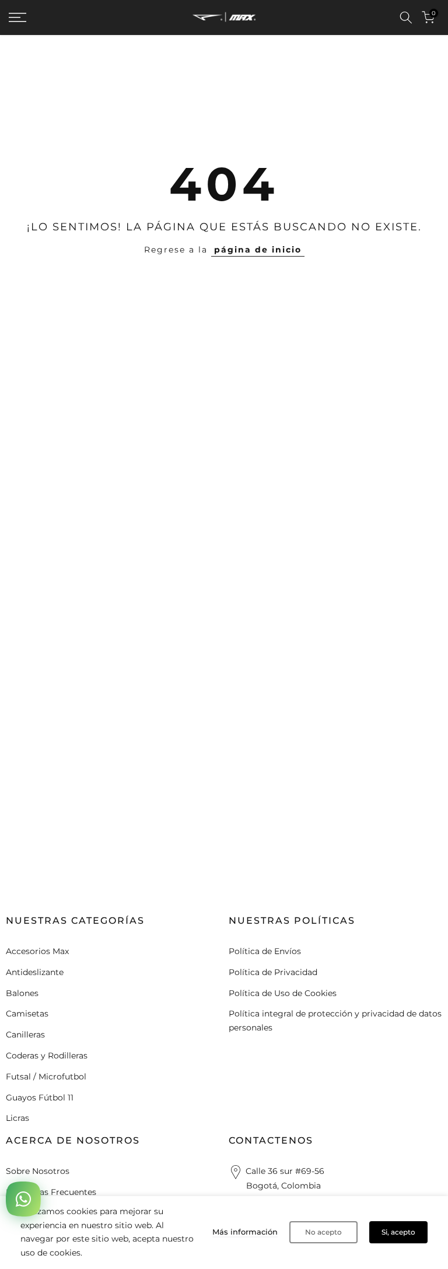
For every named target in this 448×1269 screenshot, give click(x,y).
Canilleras (25, 1034)
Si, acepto (398, 1232)
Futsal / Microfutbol (46, 1076)
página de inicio (258, 249)
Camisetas (27, 1013)
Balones (22, 993)
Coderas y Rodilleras (47, 1055)
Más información (245, 1231)
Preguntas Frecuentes (51, 1192)
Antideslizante (35, 972)
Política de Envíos (265, 951)
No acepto (323, 1232)
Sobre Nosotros (37, 1171)
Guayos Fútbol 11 (40, 1097)
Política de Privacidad (273, 972)
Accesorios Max (37, 951)
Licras (17, 1118)
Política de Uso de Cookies (283, 993)
